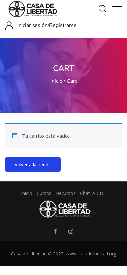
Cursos (44, 193)
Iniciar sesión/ (33, 25)
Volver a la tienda (33, 164)
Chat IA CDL (93, 193)
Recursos (66, 193)
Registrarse (63, 25)
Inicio (56, 81)
